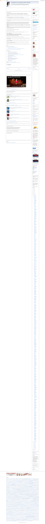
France (29, 493)
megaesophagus (24, 502)
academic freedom (37, 478)
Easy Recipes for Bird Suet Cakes (35, 289)
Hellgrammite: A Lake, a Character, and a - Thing (14, 117)
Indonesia (37, 497)
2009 (33, 194)
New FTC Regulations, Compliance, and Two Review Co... (35, 291)
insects (34, 498)
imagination (30, 497)
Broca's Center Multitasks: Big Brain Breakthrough (35, 344)
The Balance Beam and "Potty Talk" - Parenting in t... (35, 294)
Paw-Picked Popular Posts (35, 26)
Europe (14, 492)
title (14, 517)
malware (21, 501)
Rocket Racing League (35, 510)
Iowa (8, 499)
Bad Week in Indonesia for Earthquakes (35, 423)
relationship (7, 510)
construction (31, 487)
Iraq (11, 499)
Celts (22, 485)
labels (30, 500)
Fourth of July (26, 493)
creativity (37, 488)
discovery (11, 490)
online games (15, 506)
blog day (17, 483)
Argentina (23, 481)
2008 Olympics (7, 478)
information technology (25, 498)
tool (18, 517)
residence (17, 510)
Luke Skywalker (15, 501)
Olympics (29, 505)
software (25, 513)
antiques (16, 480)
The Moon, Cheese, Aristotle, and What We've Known (35, 412)
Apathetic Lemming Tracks (10, 62)
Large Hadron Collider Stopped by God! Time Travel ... (35, 299)
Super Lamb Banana (32, 515)
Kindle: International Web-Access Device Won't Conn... (35, 359)
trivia (14, 518)
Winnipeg (27, 520)
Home (18, 68)
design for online (20, 489)
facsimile (31, 492)
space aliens (35, 513)
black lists (7, 483)
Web (24, 519)
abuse (34, 478)
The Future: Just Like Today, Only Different (35, 252)
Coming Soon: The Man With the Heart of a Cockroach (35, 418)
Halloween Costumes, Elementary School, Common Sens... (35, 203)
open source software (29, 506)
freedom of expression (8, 494)
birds (35, 482)
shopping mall (13, 512)
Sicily (17, 512)
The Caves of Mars (35, 237)
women (33, 520)
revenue (24, 510)
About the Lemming (34, 28)
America (23, 479)
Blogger (25, 522)
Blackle (8, 483)
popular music (29, 508)
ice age (17, 497)
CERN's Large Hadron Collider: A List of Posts (35, 356)
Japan (33, 499)
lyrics (17, 501)
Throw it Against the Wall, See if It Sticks (35, 214)
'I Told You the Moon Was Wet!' (35, 371)
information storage (20, 498)
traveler (13, 518)
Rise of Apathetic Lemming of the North (16, 17)
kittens (25, 500)
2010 (33, 193)
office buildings (25, 505)
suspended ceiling (37, 515)
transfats (35, 517)
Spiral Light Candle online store (15, 89)
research (14, 510)
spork (8, 514)
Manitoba (26, 501)
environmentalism (32, 491)
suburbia (21, 515)
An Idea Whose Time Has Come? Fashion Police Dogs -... (35, 302)
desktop (25, 489)
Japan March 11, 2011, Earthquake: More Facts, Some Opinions (16, 107)
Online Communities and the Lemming (35, 30)
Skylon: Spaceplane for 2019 (12, 110)
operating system (33, 506)
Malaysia (19, 501)
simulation (23, 512)
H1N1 (15, 496)
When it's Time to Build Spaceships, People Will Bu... (35, 415)
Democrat (12, 489)
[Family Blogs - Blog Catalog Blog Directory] (11, 142)
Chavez (35, 485)
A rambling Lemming (27, 478)
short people (16, 512)
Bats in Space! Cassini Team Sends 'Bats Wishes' (35, 200)
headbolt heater (27, 496)
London (6, 501)
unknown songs (35, 518)
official (27, 505)
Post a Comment (9, 65)
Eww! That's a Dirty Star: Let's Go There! (35, 366)
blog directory (20, 483)
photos (28, 507)
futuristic (38, 494)
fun (27, 494)
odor (22, 505)
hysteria (14, 497)
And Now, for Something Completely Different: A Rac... (35, 305)
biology (33, 482)
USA (38, 518)
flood (11, 493)
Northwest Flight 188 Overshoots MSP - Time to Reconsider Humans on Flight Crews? (16, 48)
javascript (36, 499)
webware (15, 520)
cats (14, 485)
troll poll (16, 518)
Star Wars (24, 514)
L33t (29, 500)
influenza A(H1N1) (13, 498)
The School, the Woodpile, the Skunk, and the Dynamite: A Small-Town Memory (15, 54)
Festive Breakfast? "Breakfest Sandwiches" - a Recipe (35, 212)
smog (13, 513)
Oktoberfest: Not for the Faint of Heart (35, 390)
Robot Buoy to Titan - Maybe (35, 354)
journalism (8, 500)
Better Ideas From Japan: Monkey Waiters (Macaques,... (35, 272)
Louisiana (13, 501)
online (32, 505)
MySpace (9, 504)
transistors (37, 517)
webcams (7, 520)
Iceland (19, 497)
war (12, 519)
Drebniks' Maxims (25, 490)
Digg (27, 489)
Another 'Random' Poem (35, 236)
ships (10, 512)
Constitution (25, 487)
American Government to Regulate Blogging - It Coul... (35, 399)
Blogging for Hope (37, 483)
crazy (29, 488)
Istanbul (19, 499)
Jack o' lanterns (26, 499)
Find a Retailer (13, 88)
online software (25, 506)
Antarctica (13, 480)
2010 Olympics (16, 478)
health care (33, 496)
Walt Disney (10, 519)
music (34, 503)
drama (22, 490)
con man (10, 487)
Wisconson (29, 520)
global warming (15, 495)
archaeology (13, 481)
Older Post (29, 68)
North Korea (8, 505)
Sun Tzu (25, 515)
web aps (32, 519)
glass (10, 495)
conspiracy (22, 487)
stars (26, 514)
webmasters (10, 520)
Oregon (38, 506)
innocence (30, 498)
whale (16, 520)
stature (30, 514)
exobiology (20, 492)
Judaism (10, 500)
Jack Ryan (29, 499)
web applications (30, 519)
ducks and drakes (37, 490)
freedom (37, 493)
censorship (25, 485)
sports (10, 514)
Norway (12, 505)
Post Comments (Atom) (20, 70)
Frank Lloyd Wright (32, 493)
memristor (33, 502)
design (16, 489)
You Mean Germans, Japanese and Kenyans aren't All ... (35, 221)
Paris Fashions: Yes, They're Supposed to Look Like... (35, 364)
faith (35, 492)
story (10, 515)
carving (6, 485)
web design (35, 519)
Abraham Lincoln (31, 478)
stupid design (14, 515)
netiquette (36, 504)
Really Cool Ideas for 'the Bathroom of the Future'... (35, 379)
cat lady (10, 485)
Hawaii (24, 496)
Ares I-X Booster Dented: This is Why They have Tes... (35, 209)
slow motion (37, 512)
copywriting (18, 488)
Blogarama (34, 469)
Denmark (14, 489)
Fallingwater (37, 492)
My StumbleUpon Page (34, 452)
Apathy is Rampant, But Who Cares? (35, 339)
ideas (21, 497)
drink (28, 490)
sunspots (29, 515)
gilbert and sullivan (8, 495)
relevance (9, 510)
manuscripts (28, 501)
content (33, 487)
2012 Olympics (21, 478)
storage (8, 515)
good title (24, 495)
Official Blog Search (34, 465)
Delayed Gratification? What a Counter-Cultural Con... (35, 249)
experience (26, 492)
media (16, 502)
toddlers (17, 517)
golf (22, 495)
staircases (22, 514)
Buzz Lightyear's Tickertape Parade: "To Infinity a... (35, 405)
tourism (23, 517)
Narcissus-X (20, 504)
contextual (7, 488)
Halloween (20, 496)
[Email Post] (14, 61)
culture (15, 62)
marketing (33, 501)
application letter (7, 481)
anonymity (11, 480)
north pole (10, 505)
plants (13, 508)
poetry (16, 508)
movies (28, 503)
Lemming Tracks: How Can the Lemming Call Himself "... (35, 260)
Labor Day (32, 500)
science (10, 511)
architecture (19, 481)
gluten (18, 495)
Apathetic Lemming (19, 480)
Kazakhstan (18, 500)
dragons (20, 490)
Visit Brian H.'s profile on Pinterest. (10, 92)
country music (24, 488)
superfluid (35, 515)
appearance (37, 480)
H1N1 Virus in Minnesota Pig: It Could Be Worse (35, 297)
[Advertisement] (15, 9)
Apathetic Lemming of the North (25, 480)
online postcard (18, 506)
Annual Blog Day (8, 480)
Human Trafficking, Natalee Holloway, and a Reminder (12, 122)
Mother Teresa (16, 503)
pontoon (24, 508)
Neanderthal (34, 504)
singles (24, 512)
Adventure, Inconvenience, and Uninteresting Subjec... (35, 244)
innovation (32, 498)
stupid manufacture (17, 515)
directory (7, 490)
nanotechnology (16, 504)
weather (22, 519)
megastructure (27, 502)
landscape (35, 500)
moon (13, 503)
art (30, 481)
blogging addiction (34, 483)
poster (36, 508)
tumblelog (23, 518)
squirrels (16, 514)
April (34, 445)
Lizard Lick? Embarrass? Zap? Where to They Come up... (35, 377)
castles (8, 485)
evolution (17, 492)
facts (33, 492)
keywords (23, 500)
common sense (28, 486)
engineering (16, 491)
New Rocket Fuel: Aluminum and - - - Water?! (35, 284)
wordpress (35, 520)
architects (16, 481)
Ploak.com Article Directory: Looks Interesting (11, 102)
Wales (8, 519)
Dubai (34, 490)
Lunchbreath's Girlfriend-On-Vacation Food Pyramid (35, 436)
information (17, 498)
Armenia (25, 481)
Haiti (17, 496)
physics (31, 507)
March (34, 446)
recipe (30, 509)
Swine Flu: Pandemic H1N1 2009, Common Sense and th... (35, 346)
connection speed (15, 487)
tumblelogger (26, 518)
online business (35, 505)
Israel (16, 499)
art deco (33, 481)
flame (6, 493)
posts (37, 508)
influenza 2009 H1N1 (8, 498)
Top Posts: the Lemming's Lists (35, 27)
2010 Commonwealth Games (12, 478)
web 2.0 (27, 519)
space (32, 513)
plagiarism (9, 508)
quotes (21, 509)
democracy (10, 489)
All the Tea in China (35, 274)
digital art (29, 489)
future (35, 494)
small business (7, 513)
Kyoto (27, 500)
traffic (33, 517)
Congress (12, 487)
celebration (19, 485)
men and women (37, 502)
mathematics (13, 502)
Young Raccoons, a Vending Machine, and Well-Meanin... (35, 313)
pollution (23, 508)
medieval (21, 502)
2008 (33, 449)
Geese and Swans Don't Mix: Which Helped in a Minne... (35, 328)
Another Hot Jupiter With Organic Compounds (35, 281)
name (13, 504)
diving (16, 490)
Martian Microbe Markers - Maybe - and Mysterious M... (35, 428)
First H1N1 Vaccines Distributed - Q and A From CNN (35, 385)
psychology (10, 509)
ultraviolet (32, 518)
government (29, 495)
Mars (9, 502)
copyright (13, 488)
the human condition (18, 62)
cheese (37, 485)
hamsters (22, 496)
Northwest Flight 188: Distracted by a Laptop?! (35, 240)
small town (11, 513)
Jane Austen (31, 499)
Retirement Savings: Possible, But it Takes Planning (35, 374)
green (8, 496)
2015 (33, 189)
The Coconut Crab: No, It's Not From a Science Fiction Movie (15, 99)
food (20, 493)
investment (7, 499)
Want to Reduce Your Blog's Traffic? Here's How (35, 311)
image (27, 497)
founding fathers (23, 493)
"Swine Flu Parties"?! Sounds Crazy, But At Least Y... (35, 206)
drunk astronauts (32, 490)
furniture (33, 494)
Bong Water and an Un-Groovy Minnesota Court (12, 47)
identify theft (24, 497)
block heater (11, 483)
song (27, 513)
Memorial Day (30, 502)
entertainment (25, 491)
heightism (37, 496)
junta (14, 500)
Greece (6, 496)
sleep (35, 512)
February (35, 447)
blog (12, 483)
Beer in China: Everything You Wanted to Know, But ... (35, 276)
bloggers (27, 483)
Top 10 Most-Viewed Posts (35, 68)
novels (16, 505)
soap (16, 513)
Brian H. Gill (34, 57)
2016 (33, 188)
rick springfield (30, 510)
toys (26, 517)
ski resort (26, 512)
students (12, 515)
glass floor (12, 495)
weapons (20, 519)
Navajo (29, 504)
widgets (20, 520)
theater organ (8, 517)
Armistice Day (28, 481)
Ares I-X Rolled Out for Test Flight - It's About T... (35, 287)
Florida (14, 493)
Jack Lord (24, 499)
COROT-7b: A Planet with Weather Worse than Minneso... (35, 439)
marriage (7, 502)
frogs (17, 494)
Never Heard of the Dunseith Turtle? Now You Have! (35, 388)
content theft (35, 487)
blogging (30, 483)
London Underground (9, 501)
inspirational (37, 498)
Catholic (12, 485)
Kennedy (20, 500)
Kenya (21, 500)
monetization (11, 503)
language (38, 500)
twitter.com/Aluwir (34, 48)
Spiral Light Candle (9, 88)
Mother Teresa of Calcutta (20, 503)
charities (33, 485)
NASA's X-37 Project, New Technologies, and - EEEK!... (35, 269)
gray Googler (37, 495)
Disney (12, 490)
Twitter (30, 518)
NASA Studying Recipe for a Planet (35, 216)
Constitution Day (27, 487)
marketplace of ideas (37, 501)
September (35, 441)
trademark (28, 517)
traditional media (31, 517)
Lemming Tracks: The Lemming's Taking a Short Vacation (35, 369)
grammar (32, 495)
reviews (27, 510)
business (12, 484)
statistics (28, 514)
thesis (9, 517)
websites (12, 520)
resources (22, 510)
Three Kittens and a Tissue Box (35, 198)
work (37, 520)
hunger (6, 497)
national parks (27, 504)
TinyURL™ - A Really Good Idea (35, 394)
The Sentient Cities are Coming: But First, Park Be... (35, 255)
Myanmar (7, 504)
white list (18, 520)
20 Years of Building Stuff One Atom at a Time (35, 431)
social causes (19, 513)
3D (23, 478)
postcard (34, 508)
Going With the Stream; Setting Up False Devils (35, 361)
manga (23, 501)
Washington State (14, 519)
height (35, 496)
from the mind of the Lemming (22, 494)
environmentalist (36, 491)
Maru (11, 502)
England (19, 491)
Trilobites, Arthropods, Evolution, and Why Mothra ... (35, 317)
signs (20, 512)
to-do (15, 517)
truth (20, 518)
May (34, 444)
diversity (14, 490)
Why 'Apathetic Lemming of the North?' (12, 59)
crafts (27, 488)
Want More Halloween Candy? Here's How (35, 247)
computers (7, 487)
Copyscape (15, 488)
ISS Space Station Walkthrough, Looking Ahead (35, 224)
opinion (36, 506)
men (34, 502)
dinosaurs (37, 489)
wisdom (31, 520)
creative (31, 488)
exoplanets (23, 492)
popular (26, 508)
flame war (8, 493)
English (22, 491)
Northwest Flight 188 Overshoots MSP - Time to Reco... (35, 266)
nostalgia (14, 505)
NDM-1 (31, 504)
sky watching (30, 512)
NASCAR (25, 504)
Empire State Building (13, 491)
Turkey (28, 518)
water (17, 519)
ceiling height (17, 485)
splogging (7, 514)
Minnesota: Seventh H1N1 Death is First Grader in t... (35, 382)
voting (6, 519)
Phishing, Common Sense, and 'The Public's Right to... (35, 392)
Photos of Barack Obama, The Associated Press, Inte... (35, 320)
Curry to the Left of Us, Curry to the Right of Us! (35, 258)
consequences (19, 487)
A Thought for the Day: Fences (35, 242)
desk (23, 489)
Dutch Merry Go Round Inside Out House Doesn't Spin (35, 232)
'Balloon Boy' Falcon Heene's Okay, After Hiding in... (35, 341)
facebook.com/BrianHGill (35, 40)
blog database (15, 483)
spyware (14, 514)
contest (37, 487)
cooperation (9, 488)
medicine (19, 502)
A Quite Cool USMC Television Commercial (35, 325)
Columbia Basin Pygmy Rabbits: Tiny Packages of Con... (35, 218)
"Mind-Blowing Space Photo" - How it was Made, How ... (35, 397)
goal (21, 495)
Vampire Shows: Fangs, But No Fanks (35, 349)
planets (11, 508)
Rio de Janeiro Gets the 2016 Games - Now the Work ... (35, 425)
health (30, 496)
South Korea (30, 513)
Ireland (13, 499)
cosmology (20, 488)
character (31, 485)
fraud (35, 493)
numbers (18, 505)
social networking (22, 513)
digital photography (33, 489)
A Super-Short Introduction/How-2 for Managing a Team (35, 407)
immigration (33, 497)
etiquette (12, 492)
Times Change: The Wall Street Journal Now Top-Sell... (35, 351)
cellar (21, 485)
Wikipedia (23, 520)
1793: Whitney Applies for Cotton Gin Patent (35, 230)
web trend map (38, 519)
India (35, 497)
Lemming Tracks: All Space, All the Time (35, 279)
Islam (14, 499)
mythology (12, 504)
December (35, 195)
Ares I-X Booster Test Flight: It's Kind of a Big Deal (35, 227)
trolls (18, 518)
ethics (8, 492)
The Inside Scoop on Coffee (35, 410)
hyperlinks (8, 497)
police (19, 508)
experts (28, 492)
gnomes (20, 495)
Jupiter (15, 500)
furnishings (30, 494)
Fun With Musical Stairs (35, 234)
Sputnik (12, 514)
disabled (9, 490)
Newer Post (8, 68)
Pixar (7, 508)
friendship (15, 494)
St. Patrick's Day (19, 514)
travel (11, 518)
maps (30, 501)
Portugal (31, 508)
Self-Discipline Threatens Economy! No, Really (35, 434)
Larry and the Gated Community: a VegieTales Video (35, 402)
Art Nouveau (36, 481)
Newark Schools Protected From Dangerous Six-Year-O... (35, 331)
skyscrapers (33, 512)
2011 (33, 192)
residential (19, 510)
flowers (18, 493)
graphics (34, 495)
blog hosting (22, 483)
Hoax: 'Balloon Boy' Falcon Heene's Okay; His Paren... (35, 308)
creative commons (34, 488)
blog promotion (25, 483)
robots (32, 510)
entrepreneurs (29, 491)
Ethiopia (10, 492)
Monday (7, 503)
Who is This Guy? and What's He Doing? (12, 56)
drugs (30, 490)
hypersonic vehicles (11, 497)
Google (26, 495)
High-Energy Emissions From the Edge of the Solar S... (35, 333)
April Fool (10, 481)
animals (34, 479)
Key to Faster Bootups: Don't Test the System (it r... (35, 421)
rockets (38, 510)
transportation (7, 518)
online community (10, 506)
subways (23, 515)
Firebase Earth (9, 51)
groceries (10, 496)
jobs (38, 499)
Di (26, 489)
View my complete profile (35, 65)
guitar (13, 496)
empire (10, 491)
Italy (22, 499)
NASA (22, 504)
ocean (20, 505)
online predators (21, 506)
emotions (8, 491)
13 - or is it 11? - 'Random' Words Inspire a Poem (35, 336)
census (27, 485)
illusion (26, 497)
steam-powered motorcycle (34, 514)
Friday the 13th (12, 494)
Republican (12, 510)
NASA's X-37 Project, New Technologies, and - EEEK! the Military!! (14, 49)
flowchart (16, 493)
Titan (12, 517)
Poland (18, 508)
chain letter (29, 485)
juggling (12, 500)
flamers (10, 493)
